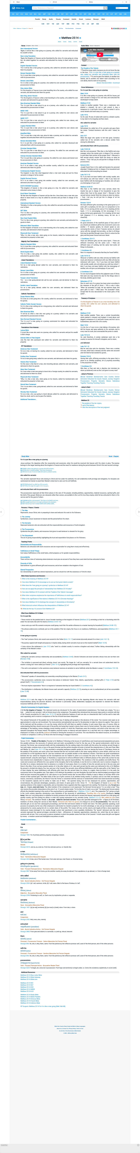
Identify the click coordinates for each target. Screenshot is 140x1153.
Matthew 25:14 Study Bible (29, 995)
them (111, 74)
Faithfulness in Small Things (29, 551)
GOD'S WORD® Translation (29, 186)
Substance (116, 381)
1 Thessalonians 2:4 (36, 682)
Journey (110, 379)
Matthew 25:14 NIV (26, 983)
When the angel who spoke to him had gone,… (34, 486)
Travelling (96, 383)
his (90, 74)
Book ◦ (111, 456)
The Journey (26, 517)
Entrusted (91, 379)
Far (95, 379)
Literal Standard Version (28, 263)
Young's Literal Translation (29, 278)
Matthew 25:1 (84, 620)
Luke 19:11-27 (40, 749)
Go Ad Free (4, 1145)
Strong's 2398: (25, 895)
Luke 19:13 (84, 126)
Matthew (19, 28)
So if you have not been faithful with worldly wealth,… (37, 503)
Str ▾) (36, 45)
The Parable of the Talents (89, 68)
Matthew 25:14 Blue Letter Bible (31, 975)
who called (84, 74)
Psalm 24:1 (82, 676)
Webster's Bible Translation (29, 226)
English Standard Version (28, 66)
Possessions (85, 381)
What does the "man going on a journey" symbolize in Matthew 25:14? (45, 585)
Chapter (116, 456)
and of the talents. (88, 405)
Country (111, 377)
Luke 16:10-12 (85, 256)
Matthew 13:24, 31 (85, 791)
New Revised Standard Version (30, 319)
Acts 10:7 (83, 136)
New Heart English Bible (28, 218)
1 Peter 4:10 (108, 680)
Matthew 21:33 (85, 103)
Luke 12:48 (24, 691)
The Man (25, 510)
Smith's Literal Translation (28, 285)
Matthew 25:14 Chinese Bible (30, 999)
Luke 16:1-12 (84, 346)
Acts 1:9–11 (68, 639)
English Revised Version (28, 178)
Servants (102, 381)
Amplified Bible (25, 133)
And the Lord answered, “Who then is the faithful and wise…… (40, 500)
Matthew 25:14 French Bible (29, 1001)
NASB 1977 (24, 118)
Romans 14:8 (25, 659)
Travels (102, 383)
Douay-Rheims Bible (27, 296)
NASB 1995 (24, 111)
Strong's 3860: (25, 931)
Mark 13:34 (84, 93)
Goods (99, 379)
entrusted (105, 74)
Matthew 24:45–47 (54, 622)
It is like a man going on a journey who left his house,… (37, 468)
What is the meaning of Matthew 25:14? (35, 579)
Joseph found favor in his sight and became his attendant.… (38, 502)
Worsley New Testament (28, 392)
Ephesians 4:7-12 (86, 281)
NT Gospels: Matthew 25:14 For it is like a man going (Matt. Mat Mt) (42, 1006)
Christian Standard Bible (28, 148)
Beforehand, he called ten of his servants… (34, 484)
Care (105, 377)
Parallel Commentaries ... (28, 820)
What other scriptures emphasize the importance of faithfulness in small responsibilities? (52, 595)
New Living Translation (28, 56)
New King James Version (28, 96)
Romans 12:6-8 (85, 203)
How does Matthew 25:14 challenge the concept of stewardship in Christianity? (48, 602)
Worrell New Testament (28, 384)
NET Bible (23, 210)
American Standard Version (29, 163)
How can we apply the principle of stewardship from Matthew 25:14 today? (47, 589)
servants (95, 74)
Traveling (90, 383)
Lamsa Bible (24, 330)
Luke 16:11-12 (85, 175)
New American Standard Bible (30, 103)
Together (83, 383)
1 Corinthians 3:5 (86, 366)
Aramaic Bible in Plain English (30, 338)
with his (117, 74)
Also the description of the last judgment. (96, 407)
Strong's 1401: (25, 907)
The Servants (26, 523)
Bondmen (89, 377)
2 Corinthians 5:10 (86, 272)
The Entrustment (27, 535)
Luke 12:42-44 (85, 149)
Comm (75, 41)
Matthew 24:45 (68, 657)
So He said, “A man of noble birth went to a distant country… (38, 472)
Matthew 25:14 (25, 699)
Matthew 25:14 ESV (27, 987)
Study (70, 41)
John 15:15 (55, 664)
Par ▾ (33, 45)
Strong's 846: (25, 944)
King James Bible (26, 88)
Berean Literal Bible (27, 81)
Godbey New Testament (28, 356)
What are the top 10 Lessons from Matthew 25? (39, 609)
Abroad (82, 377)
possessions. (85, 76)
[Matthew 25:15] (137, 516)
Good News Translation (28, 193)
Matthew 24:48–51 (109, 625)
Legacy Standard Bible (27, 126)
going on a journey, (113, 72)
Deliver (117, 377)
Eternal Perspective (27, 570)
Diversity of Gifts (26, 563)
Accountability (25, 557)
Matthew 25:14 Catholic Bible (30, 1003)
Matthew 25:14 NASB (27, 989)
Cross (65, 41)
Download (116, 83)
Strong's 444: (25, 859)
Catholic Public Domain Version (30, 304)
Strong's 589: (25, 871)
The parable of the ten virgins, (92, 403)
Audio (59, 41)
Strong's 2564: (25, 883)
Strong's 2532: (25, 919)
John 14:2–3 (104, 639)
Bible (14, 28)
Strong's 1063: (25, 835)
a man (104, 72)
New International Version (29, 48)
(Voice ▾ (91, 45)
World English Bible (26, 252)
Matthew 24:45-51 (86, 187)
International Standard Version (30, 203)
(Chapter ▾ (28, 45)
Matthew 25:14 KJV (27, 991)
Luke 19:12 (84, 115)
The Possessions (28, 529)
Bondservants (98, 377)
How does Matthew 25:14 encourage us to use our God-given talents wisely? (47, 582)
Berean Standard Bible (27, 73)
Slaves (108, 381)
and (100, 74)
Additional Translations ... (28, 399)
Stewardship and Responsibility (31, 544)
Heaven (104, 379)
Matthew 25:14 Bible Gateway (30, 977)
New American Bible (27, 312)
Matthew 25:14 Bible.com (28, 979)
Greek (80, 41)
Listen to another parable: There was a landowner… (36, 470)
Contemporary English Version (30, 171)
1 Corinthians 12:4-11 (87, 239)
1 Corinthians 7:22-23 (110, 668)
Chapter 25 (24, 28)
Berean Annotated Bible (28, 141)
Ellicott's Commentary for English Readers (35, 707)
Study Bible (25, 456)
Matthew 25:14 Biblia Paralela (30, 997)
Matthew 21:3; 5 (94, 797)
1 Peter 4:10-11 (85, 221)
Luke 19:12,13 (85, 335)
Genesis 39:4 (84, 165)
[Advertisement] (70, 441)
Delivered (83, 379)
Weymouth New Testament (29, 233)
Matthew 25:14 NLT (26, 985)
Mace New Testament (27, 369)
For (91, 72)
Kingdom (117, 379)
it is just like (97, 72)
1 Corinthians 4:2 (86, 250)
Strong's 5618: (25, 847)
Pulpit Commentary (27, 738)
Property (94, 381)
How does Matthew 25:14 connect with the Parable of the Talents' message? (47, 592)
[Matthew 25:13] (2, 516)
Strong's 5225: (25, 968)
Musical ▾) (97, 45)
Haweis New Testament (28, 362)
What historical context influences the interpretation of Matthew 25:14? (45, 605)
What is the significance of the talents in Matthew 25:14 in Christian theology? (48, 599)
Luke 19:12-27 (50, 714)
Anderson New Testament (29, 349)
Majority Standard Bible (28, 244)
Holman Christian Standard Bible (31, 156)
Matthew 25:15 (76, 689)
